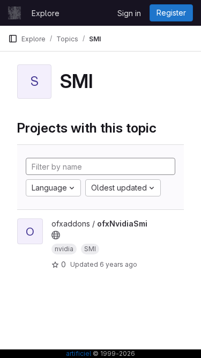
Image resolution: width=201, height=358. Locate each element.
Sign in (129, 13)
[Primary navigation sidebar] (12, 38)
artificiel (78, 353)
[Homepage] (14, 12)
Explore (45, 13)
